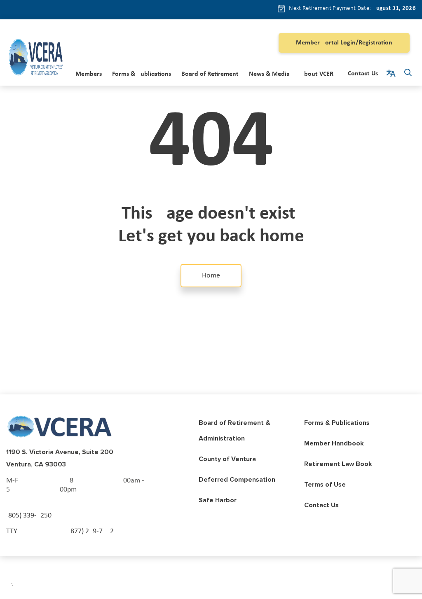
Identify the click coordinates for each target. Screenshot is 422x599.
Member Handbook (334, 443)
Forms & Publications (141, 74)
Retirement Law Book (338, 464)
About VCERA (319, 74)
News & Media (269, 74)
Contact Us (363, 73)
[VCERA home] (35, 59)
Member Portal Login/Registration (344, 43)
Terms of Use (325, 484)
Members (88, 74)
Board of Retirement (210, 74)
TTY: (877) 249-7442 (60, 531)
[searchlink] (408, 73)
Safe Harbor (218, 500)
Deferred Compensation (237, 479)
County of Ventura (227, 459)
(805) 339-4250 (29, 516)
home (211, 276)
